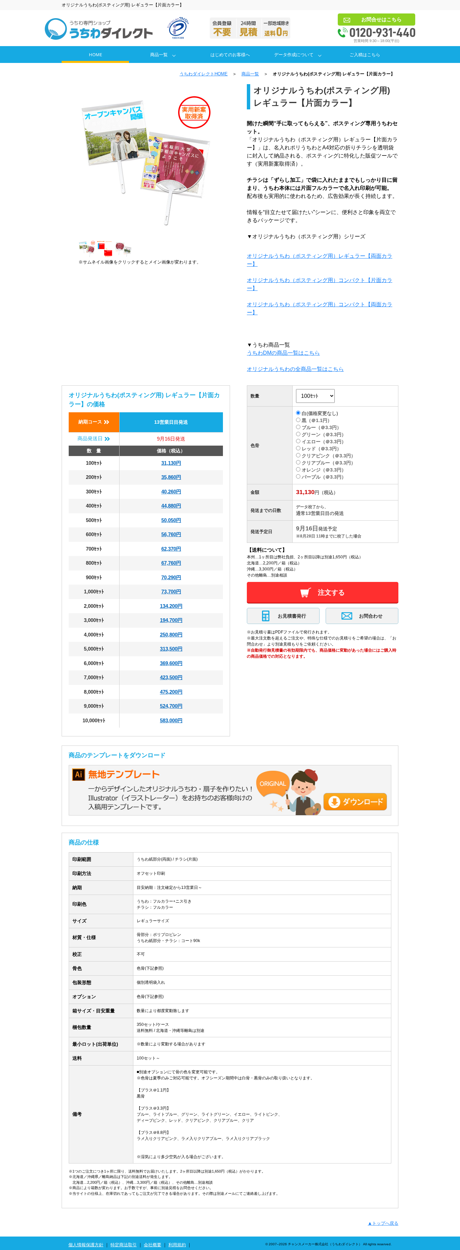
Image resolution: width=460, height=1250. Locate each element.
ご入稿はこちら (365, 54)
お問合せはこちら (381, 19)
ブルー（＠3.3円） (321, 427)
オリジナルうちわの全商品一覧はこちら (295, 369)
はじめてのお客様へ (230, 54)
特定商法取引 (123, 1244)
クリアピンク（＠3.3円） (329, 455)
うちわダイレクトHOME (203, 73)
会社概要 (152, 1244)
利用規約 (177, 1244)
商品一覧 (159, 54)
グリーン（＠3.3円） (324, 434)
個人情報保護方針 (85, 1244)
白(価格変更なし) (320, 413)
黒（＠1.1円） (317, 420)
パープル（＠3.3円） (324, 477)
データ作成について (294, 54)
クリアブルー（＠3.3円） (329, 462)
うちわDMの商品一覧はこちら (283, 353)
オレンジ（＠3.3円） (324, 470)
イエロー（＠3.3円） (324, 441)
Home (95, 54)
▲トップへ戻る (383, 1223)
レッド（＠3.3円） (321, 448)
